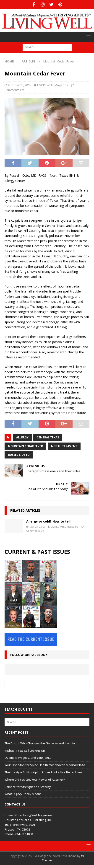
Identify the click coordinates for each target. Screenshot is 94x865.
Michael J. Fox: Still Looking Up (25, 750)
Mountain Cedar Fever (25, 446)
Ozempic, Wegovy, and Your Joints (28, 758)
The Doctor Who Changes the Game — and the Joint (40, 743)
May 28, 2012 (37, 526)
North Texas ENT (64, 446)
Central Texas (48, 437)
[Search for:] (47, 47)
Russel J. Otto (19, 455)
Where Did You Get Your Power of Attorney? (35, 779)
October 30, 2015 (19, 85)
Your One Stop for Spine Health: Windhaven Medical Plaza (45, 765)
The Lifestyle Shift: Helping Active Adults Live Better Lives (43, 772)
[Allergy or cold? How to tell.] (14, 526)
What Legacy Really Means (23, 794)
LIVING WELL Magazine (52, 85)
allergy (22, 437)
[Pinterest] (60, 4)
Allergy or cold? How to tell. (48, 521)
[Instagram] (43, 4)
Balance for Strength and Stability (28, 787)
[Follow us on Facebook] (34, 4)
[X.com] (51, 4)
